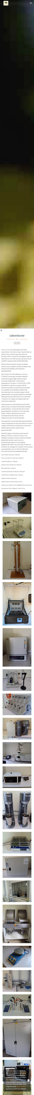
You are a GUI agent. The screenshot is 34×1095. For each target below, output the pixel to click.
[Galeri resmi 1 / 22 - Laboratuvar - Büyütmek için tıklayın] (17, 503)
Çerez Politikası (21, 1086)
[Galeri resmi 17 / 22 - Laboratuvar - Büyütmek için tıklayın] (17, 981)
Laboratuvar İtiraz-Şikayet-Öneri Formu (13, 488)
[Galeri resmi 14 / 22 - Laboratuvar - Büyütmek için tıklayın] (17, 891)
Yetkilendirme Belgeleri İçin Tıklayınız (12, 475)
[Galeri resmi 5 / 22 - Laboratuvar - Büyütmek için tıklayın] (17, 647)
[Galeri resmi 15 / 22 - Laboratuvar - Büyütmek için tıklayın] (17, 924)
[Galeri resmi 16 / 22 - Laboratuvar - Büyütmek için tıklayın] (17, 956)
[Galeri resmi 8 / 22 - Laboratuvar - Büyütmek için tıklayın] (17, 728)
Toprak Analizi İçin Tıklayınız (9, 461)
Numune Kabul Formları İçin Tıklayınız (12, 458)
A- (15, 343)
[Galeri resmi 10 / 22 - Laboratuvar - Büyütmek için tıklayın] (17, 777)
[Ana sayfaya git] (5, 3)
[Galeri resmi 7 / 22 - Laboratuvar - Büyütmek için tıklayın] (17, 704)
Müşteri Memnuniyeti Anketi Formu (11, 482)
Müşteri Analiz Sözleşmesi (9, 478)
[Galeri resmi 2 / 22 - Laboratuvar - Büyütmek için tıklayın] (17, 527)
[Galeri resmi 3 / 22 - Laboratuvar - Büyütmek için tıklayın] (17, 560)
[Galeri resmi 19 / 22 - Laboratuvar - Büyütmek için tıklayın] (17, 1038)
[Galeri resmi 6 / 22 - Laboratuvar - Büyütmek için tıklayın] (17, 680)
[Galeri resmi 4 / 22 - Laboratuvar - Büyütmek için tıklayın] (17, 604)
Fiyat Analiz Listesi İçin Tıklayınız (10, 455)
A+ (18, 343)
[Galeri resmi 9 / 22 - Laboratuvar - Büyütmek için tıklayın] (17, 753)
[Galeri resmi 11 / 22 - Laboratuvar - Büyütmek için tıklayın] (17, 810)
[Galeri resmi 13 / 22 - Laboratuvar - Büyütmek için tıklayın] (17, 867)
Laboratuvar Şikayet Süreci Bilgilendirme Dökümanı (16, 485)
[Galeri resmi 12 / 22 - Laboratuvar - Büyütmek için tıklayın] (17, 842)
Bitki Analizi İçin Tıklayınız (8, 468)
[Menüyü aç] (1, 330)
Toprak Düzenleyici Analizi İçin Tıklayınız (13, 471)
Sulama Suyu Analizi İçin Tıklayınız (11, 465)
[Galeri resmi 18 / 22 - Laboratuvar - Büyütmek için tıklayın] (17, 1005)
